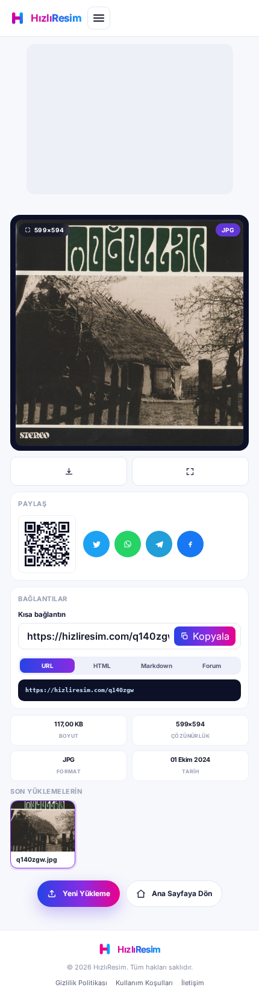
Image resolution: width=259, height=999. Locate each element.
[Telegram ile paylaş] (159, 544)
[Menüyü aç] (98, 18)
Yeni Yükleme (86, 893)
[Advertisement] (129, 119)
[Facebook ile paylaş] (190, 544)
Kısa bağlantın (42, 614)
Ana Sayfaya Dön (182, 893)
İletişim (192, 983)
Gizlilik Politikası (81, 983)
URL (48, 665)
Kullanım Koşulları (144, 983)
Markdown (156, 665)
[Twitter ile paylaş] (96, 544)
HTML (102, 665)
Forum (211, 665)
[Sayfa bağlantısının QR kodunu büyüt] (47, 544)
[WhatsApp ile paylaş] (127, 544)
